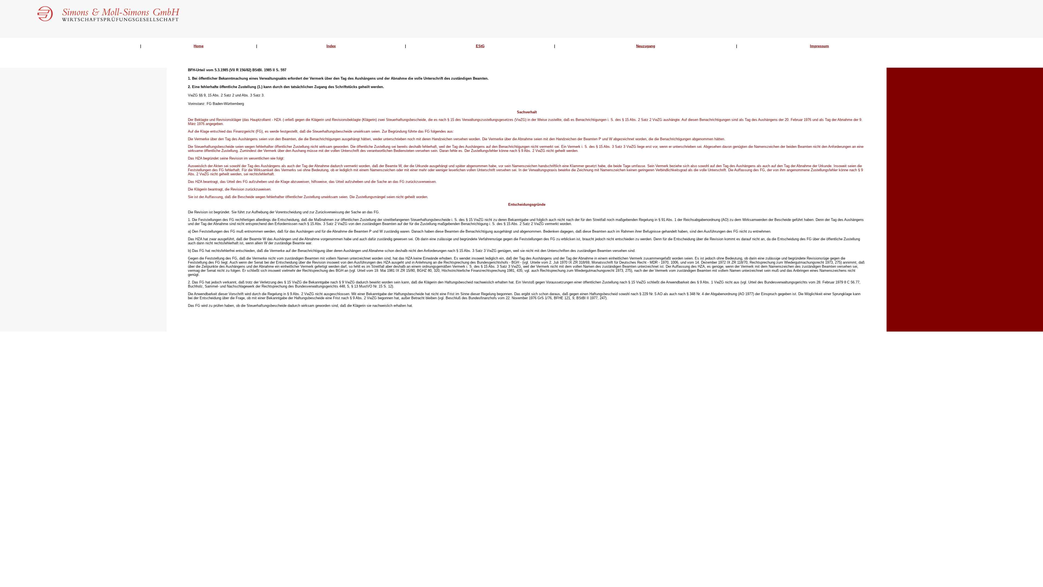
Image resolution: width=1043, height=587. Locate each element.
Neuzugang (645, 46)
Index (331, 46)
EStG (480, 46)
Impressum (819, 46)
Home (198, 46)
